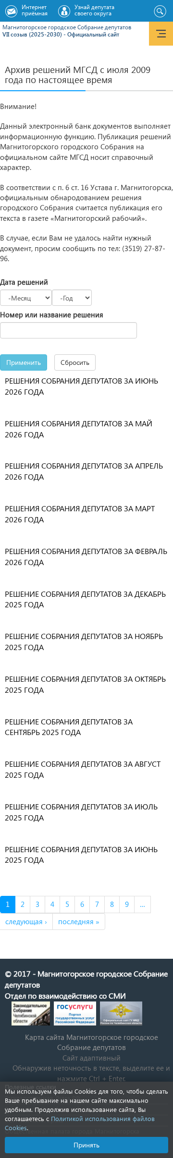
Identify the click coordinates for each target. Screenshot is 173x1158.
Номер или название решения (51, 314)
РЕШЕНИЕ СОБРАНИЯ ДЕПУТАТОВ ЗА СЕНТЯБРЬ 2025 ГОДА (69, 726)
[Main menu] (161, 34)
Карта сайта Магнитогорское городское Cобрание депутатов (91, 1042)
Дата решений (24, 282)
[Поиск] (159, 11)
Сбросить (75, 362)
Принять (86, 1144)
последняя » (78, 921)
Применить (23, 362)
